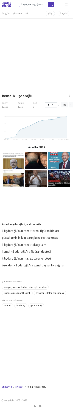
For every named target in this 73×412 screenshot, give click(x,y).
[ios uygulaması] (40, 406)
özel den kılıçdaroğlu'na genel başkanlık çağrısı (33, 265)
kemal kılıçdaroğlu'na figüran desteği (26, 251)
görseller (32, 147)
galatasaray (36, 305)
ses (35, 105)
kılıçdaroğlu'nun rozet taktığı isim (24, 245)
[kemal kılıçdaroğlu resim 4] (13, 178)
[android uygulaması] (35, 406)
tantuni (7, 305)
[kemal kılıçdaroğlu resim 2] (36, 160)
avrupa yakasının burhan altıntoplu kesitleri (25, 287)
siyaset (19, 386)
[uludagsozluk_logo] (6, 4)
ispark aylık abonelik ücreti (17, 292)
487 (64, 104)
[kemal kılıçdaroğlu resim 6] (59, 178)
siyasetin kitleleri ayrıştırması (50, 292)
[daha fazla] (66, 4)
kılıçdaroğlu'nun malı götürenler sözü (26, 258)
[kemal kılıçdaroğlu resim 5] (36, 178)
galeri (21, 105)
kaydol (64, 13)
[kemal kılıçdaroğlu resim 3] (59, 160)
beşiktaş (20, 305)
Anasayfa (7, 386)
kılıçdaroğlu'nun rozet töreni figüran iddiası (30, 231)
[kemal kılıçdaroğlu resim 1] (13, 160)
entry (5, 105)
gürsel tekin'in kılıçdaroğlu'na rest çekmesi (30, 238)
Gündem (17, 13)
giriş (50, 13)
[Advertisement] (36, 55)
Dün (27, 13)
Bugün (6, 13)
